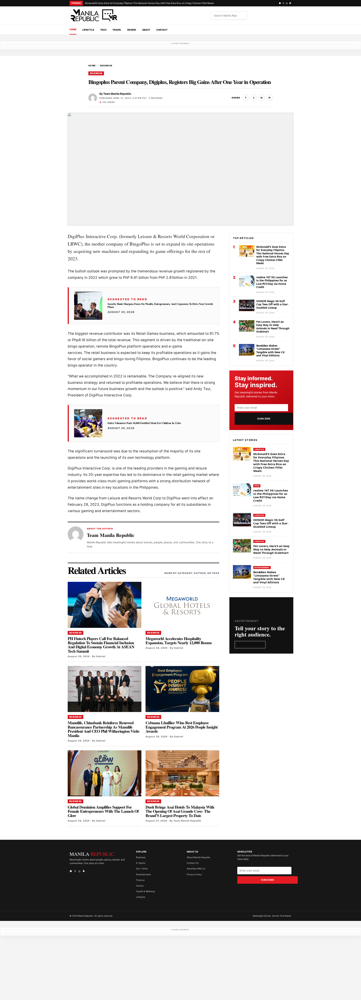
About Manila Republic (198, 857)
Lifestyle (88, 29)
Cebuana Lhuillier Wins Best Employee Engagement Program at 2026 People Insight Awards (182, 727)
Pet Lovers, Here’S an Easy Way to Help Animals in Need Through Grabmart (272, 326)
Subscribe (263, 418)
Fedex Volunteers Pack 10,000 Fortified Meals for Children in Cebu (144, 423)
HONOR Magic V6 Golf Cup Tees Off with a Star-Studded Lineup (272, 304)
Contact (162, 29)
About (146, 29)
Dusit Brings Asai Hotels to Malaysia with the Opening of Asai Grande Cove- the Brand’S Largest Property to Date (180, 811)
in (262, 97)
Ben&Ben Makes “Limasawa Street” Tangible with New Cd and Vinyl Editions (270, 350)
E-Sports (140, 863)
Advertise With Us (250, 644)
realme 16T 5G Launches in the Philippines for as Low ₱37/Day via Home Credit (272, 282)
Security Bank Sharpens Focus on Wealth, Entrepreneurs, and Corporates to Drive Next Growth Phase (160, 305)
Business (106, 65)
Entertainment (262, 567)
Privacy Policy (194, 874)
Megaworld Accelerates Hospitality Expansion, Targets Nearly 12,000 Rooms (179, 640)
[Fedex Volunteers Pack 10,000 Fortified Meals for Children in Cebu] (88, 423)
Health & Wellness (145, 891)
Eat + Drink (142, 868)
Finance (140, 880)
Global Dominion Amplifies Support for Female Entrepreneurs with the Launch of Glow (103, 811)
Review (131, 29)
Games (139, 885)
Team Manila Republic (117, 93)
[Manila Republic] (94, 15)
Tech (103, 29)
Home (73, 29)
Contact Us (193, 863)
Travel (116, 29)
